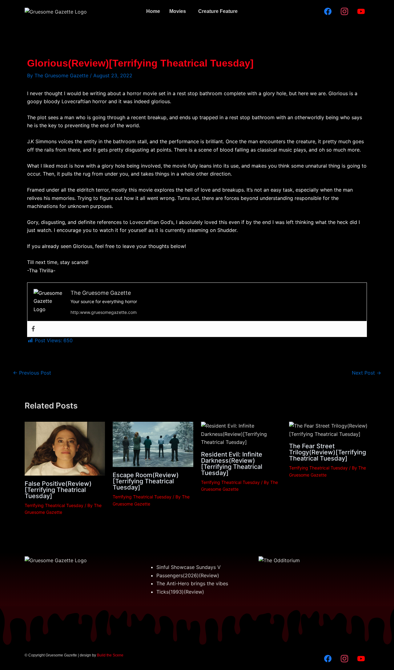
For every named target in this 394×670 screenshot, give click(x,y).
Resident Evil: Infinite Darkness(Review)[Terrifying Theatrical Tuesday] (231, 464)
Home (153, 11)
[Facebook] (33, 329)
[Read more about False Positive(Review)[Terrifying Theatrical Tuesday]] (65, 448)
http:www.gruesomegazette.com (103, 312)
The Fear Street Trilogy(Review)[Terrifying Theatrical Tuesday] (327, 452)
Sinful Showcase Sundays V (188, 567)
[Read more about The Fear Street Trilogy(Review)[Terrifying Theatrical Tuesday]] (329, 429)
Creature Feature (218, 11)
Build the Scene (110, 655)
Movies (177, 11)
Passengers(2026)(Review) (187, 575)
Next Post (366, 372)
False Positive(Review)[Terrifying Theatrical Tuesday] (58, 490)
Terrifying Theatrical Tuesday (54, 505)
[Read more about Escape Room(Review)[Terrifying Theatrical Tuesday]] (153, 444)
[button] (179, 11)
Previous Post (32, 372)
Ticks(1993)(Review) (180, 592)
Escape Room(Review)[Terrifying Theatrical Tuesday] (146, 481)
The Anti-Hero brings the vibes (192, 583)
